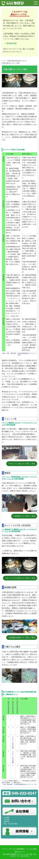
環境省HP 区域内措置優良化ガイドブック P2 (21, 784)
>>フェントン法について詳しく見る (21, 463)
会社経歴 (6, 819)
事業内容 (6, 822)
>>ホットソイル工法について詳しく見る (20, 578)
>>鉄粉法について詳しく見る (24, 516)
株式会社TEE (12, 43)
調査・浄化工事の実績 (10, 824)
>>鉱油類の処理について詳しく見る (21, 637)
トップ (3, 61)
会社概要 (6, 817)
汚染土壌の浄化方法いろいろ (17, 61)
